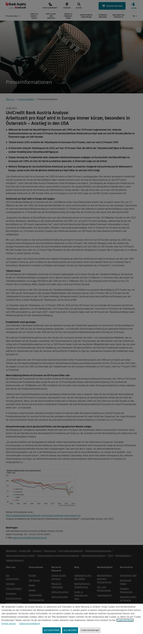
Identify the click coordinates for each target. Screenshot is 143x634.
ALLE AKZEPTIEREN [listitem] (51, 630)
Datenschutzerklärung (29, 623)
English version (8, 623)
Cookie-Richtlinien (125, 620)
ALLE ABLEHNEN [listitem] (70, 630)
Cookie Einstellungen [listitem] (90, 630)
